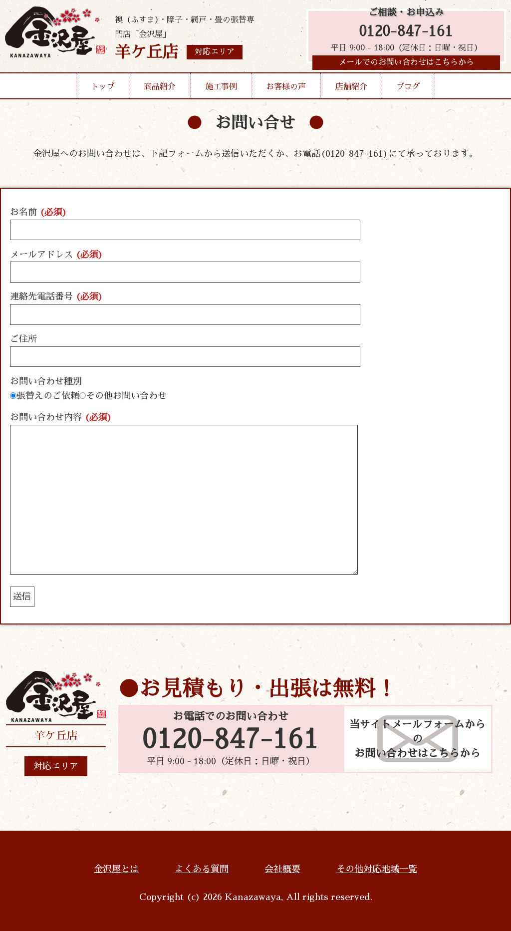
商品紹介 (160, 87)
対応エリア (55, 766)
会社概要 (282, 869)
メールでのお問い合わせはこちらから (406, 62)
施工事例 (221, 87)
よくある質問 (202, 869)
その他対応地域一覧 (376, 869)
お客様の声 (286, 87)
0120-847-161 (406, 31)
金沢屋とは (116, 869)
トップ (103, 87)
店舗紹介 (351, 87)
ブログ (408, 87)
